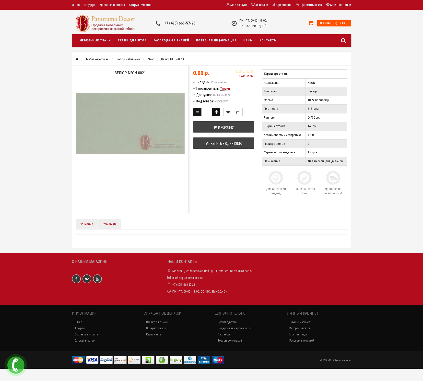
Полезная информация (216, 40)
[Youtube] (97, 278)
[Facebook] (76, 278)
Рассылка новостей (301, 340)
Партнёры (224, 334)
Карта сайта (153, 334)
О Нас (76, 5)
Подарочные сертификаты (234, 328)
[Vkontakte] (86, 278)
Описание (86, 224)
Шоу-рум (89, 5)
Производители (227, 322)
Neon (151, 59)
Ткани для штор (132, 40)
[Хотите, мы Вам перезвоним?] (16, 365)
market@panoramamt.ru (187, 278)
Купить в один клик (225, 144)
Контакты (268, 40)
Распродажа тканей (171, 40)
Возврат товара (156, 328)
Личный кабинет (299, 322)
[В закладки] (228, 112)
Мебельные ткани (95, 40)
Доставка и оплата (112, 5)
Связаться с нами (157, 322)
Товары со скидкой (230, 340)
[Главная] (76, 59)
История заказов (300, 328)
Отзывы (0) (109, 224)
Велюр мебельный (128, 59)
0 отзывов (246, 76)
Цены (248, 40)
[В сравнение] (238, 112)
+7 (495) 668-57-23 (179, 23)
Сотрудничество (140, 5)
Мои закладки (298, 334)
